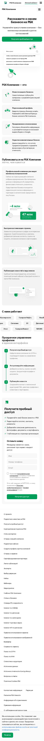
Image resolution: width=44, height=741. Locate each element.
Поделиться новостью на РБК (14, 519)
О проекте (7, 514)
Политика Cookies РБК (12, 681)
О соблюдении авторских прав (15, 710)
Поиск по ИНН (9, 656)
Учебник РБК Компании (12, 593)
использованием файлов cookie (14, 726)
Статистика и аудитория (13, 661)
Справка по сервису (11, 646)
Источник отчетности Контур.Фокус (17, 671)
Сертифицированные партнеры (15, 558)
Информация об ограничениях (15, 700)
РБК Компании (15, 3)
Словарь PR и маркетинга (13, 603)
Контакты (7, 642)
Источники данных (11, 666)
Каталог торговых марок (13, 622)
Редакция (29, 690)
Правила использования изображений (18, 637)
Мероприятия (9, 588)
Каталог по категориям (12, 617)
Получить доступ (22, 497)
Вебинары (7, 583)
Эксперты (7, 568)
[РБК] (5, 2)
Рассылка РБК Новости (12, 695)
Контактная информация (13, 690)
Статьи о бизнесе (10, 598)
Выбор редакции (10, 573)
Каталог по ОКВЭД (11, 607)
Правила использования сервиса (16, 632)
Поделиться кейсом (11, 543)
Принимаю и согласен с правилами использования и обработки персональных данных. (22, 476)
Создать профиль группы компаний (17, 548)
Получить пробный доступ (13, 524)
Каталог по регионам (11, 612)
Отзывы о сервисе (10, 553)
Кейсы (6, 578)
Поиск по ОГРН (9, 651)
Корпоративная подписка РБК (15, 528)
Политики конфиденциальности (15, 486)
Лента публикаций (11, 563)
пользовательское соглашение (20, 474)
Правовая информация (12, 705)
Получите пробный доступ (22, 39)
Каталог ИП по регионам (13, 627)
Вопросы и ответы (10, 676)
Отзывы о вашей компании (14, 538)
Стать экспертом (10, 533)
